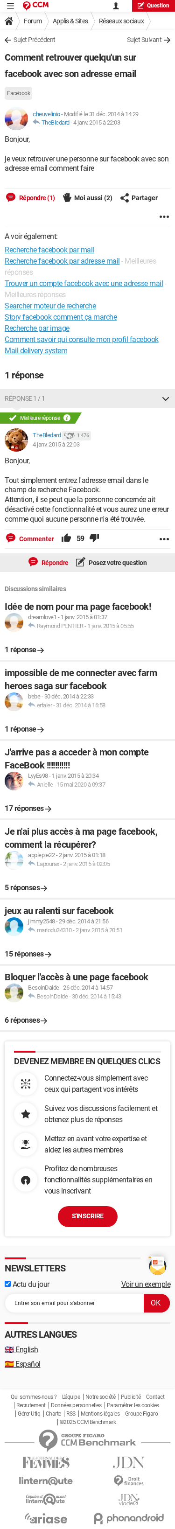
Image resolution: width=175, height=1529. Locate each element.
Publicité (131, 1397)
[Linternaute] (46, 1481)
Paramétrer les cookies (133, 1405)
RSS (71, 1413)
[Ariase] (46, 1518)
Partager (145, 198)
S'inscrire (88, 1216)
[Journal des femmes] (46, 1462)
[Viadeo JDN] (129, 1500)
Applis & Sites (70, 21)
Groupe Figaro (141, 1413)
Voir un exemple (146, 1284)
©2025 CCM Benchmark (88, 1422)
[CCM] (35, 6)
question (158, 5)
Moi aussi (93, 198)
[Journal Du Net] (129, 1462)
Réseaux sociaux (121, 21)
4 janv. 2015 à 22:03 (96, 122)
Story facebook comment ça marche (61, 317)
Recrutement (31, 1405)
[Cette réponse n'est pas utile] (94, 539)
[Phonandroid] (129, 1518)
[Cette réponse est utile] (66, 539)
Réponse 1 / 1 (25, 398)
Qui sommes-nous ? (34, 1397)
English (21, 1349)
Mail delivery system (36, 350)
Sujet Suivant (144, 39)
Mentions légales (100, 1413)
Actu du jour (30, 1284)
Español (23, 1364)
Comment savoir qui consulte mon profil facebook (82, 339)
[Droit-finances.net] (129, 1481)
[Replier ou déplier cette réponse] (165, 398)
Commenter (36, 539)
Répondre (54, 562)
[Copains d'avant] (46, 1499)
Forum (33, 21)
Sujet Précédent (35, 39)
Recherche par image (37, 328)
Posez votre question (117, 562)
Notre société (100, 1397)
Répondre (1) (36, 198)
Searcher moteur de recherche (50, 305)
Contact (155, 1397)
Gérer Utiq (29, 1413)
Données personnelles (76, 1405)
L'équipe (71, 1397)
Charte (53, 1413)
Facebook (18, 93)
